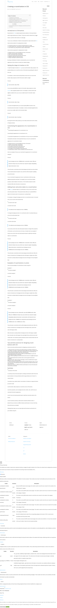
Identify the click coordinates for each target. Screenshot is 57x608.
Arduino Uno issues (26, 441)
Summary (11, 26)
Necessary (3, 474)
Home (32, 1)
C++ (24, 447)
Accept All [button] (7, 606)
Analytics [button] (1, 542)
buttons (9, 90)
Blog (38, 1)
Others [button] (1, 579)
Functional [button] (2, 523)
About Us (35, 1)
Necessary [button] (2, 471)
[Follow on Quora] (44, 436)
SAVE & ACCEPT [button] (3, 586)
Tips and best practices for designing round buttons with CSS (19, 25)
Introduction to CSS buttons (14, 17)
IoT (23, 450)
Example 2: (15, 24)
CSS (14, 33)
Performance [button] (2, 532)
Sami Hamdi (9, 9)
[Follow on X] (40, 436)
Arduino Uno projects (27, 438)
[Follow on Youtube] (41, 436)
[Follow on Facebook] (38, 436)
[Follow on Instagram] (46, 436)
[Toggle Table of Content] (29, 15)
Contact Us (41, 1)
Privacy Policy (46, 1)
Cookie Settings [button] (3, 606)
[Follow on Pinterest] (43, 436)
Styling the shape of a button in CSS (15, 18)
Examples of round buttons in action (15, 22)
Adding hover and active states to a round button (17, 21)
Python (24, 453)
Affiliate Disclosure (11, 441)
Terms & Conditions (11, 438)
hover (11, 189)
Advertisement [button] (2, 570)
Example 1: (15, 23)
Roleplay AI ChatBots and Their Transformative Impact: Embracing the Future (45, 44)
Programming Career (18, 9)
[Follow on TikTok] (47, 436)
